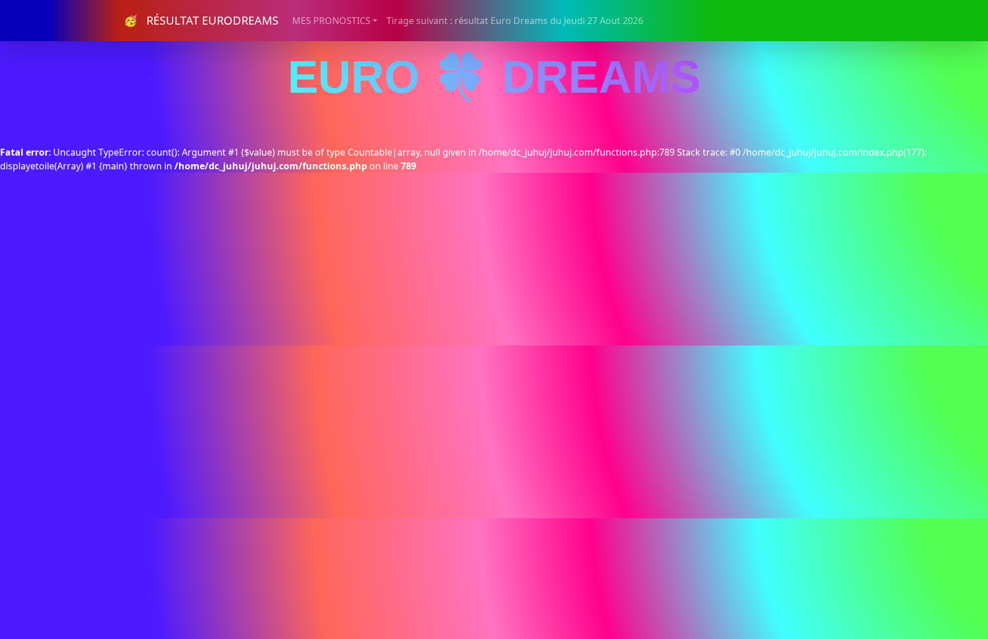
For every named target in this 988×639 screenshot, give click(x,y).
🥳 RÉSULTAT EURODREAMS (201, 20)
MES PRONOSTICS (331, 20)
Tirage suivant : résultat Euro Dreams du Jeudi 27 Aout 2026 (515, 20)
